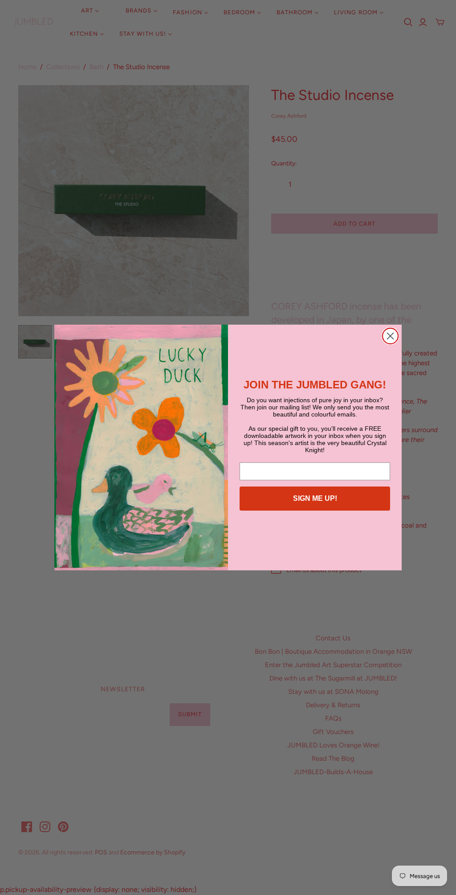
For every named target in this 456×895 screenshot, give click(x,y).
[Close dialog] (390, 336)
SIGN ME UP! (315, 498)
